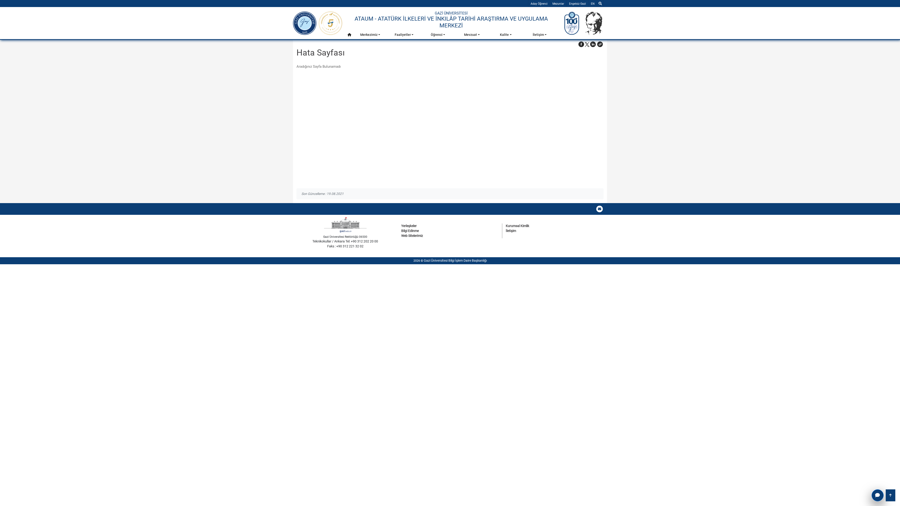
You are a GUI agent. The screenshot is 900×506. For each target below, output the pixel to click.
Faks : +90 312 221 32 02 (345, 246)
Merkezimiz (369, 35)
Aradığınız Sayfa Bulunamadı (318, 66)
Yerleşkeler (409, 226)
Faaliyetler (403, 35)
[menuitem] (349, 36)
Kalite (504, 35)
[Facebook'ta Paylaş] (581, 44)
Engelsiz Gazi (577, 3)
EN (594, 3)
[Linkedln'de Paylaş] (592, 44)
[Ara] (600, 3)
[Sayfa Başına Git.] (890, 495)
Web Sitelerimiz (412, 236)
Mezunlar (558, 3)
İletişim (538, 35)
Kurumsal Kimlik (517, 226)
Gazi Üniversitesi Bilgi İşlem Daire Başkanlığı (455, 260)
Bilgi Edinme (410, 231)
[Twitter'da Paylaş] (587, 44)
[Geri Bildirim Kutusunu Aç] (878, 495)
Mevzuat (470, 35)
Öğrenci (436, 35)
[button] (349, 35)
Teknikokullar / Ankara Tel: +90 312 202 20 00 (345, 241)
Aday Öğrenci (539, 3)
